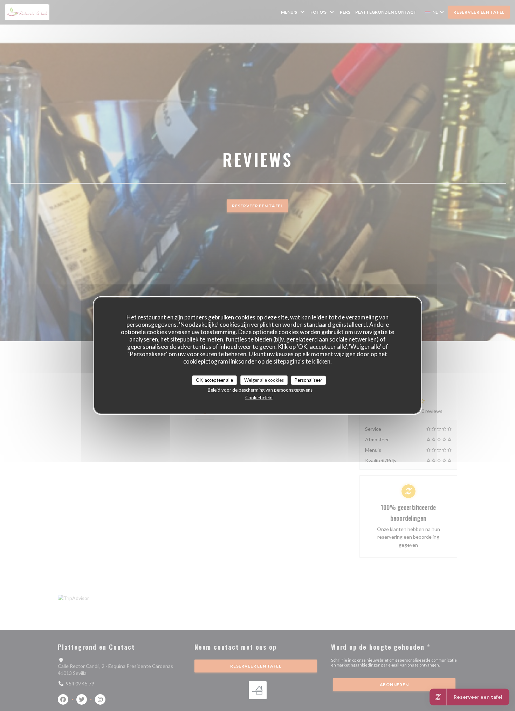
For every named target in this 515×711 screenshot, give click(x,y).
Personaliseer (308, 380)
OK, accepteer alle (214, 380)
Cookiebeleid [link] (259, 397)
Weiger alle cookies (264, 380)
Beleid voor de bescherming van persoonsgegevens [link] (260, 389)
